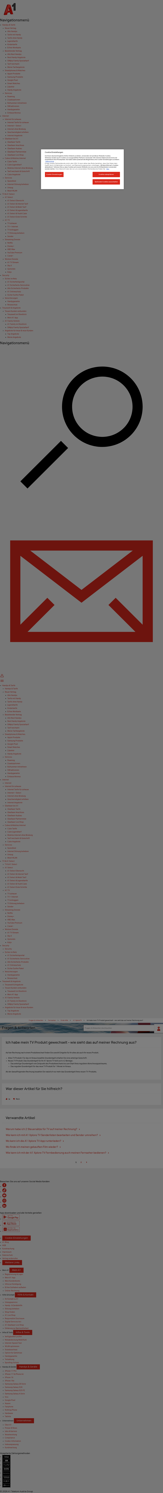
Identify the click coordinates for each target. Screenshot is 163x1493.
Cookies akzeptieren (106, 174)
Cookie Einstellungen (54, 174)
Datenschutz (49, 161)
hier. (107, 169)
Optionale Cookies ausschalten (106, 182)
